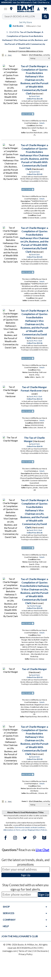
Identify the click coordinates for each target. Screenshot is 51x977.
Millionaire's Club (33, 26)
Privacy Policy (25, 954)
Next (9, 55)
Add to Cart (27, 113)
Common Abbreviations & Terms (30, 51)
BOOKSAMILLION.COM (29, 947)
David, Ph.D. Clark (35, 341)
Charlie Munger (35, 606)
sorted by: (46, 55)
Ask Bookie (18, 26)
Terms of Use (24, 951)
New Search (12, 51)
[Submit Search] (45, 16)
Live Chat (42, 850)
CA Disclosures (40, 951)
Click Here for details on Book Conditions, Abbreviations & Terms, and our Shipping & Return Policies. (25, 828)
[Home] (25, 9)
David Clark (35, 96)
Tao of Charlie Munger (34, 669)
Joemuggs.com (9, 951)
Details (42, 123)
